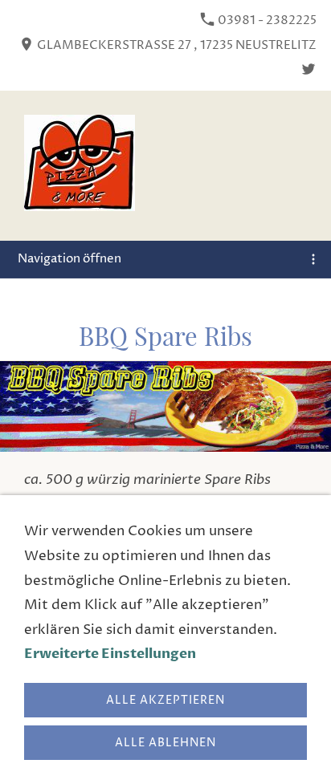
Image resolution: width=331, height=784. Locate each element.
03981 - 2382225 (266, 20)
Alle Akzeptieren (165, 700)
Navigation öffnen (69, 258)
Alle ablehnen (165, 742)
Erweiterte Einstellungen (110, 654)
